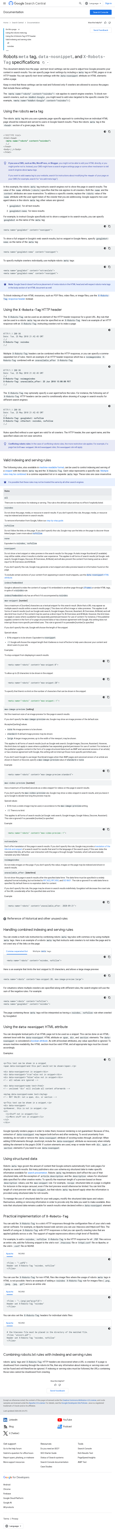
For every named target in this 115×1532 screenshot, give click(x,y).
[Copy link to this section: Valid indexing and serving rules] (54, 460)
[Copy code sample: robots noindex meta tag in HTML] (109, 131)
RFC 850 (55, 880)
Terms (6, 1519)
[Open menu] (4, 3)
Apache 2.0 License (37, 1403)
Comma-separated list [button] (17, 951)
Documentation (13, 12)
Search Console (100, 12)
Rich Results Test (85, 1453)
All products (8, 1507)
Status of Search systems (52, 1457)
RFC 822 (46, 880)
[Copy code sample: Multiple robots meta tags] (109, 267)
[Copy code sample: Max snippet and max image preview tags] (109, 975)
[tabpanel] (57, 960)
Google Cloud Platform (13, 1498)
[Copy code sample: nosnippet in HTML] (109, 1059)
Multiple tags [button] (42, 951)
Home (5, 23)
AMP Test (82, 1462)
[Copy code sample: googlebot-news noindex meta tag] (109, 248)
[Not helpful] (109, 23)
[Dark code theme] (105, 131)
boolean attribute (39, 1041)
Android (6, 1485)
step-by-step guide (55, 520)
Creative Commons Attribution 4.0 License (79, 1400)
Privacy (15, 1519)
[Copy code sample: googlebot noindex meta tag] (109, 226)
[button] (57, 919)
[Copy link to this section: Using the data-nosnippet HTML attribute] (71, 1027)
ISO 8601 (67, 880)
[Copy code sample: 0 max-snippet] (108, 661)
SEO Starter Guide (49, 1453)
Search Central (35, 3)
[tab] (17, 951)
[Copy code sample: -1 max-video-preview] (108, 829)
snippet (8, 470)
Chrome (7, 1489)
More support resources (14, 1462)
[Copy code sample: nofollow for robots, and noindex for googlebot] (109, 997)
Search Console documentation (54, 1462)
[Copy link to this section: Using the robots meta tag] (46, 111)
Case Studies (46, 1466)
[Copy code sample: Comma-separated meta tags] (109, 957)
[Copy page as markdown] (43, 62)
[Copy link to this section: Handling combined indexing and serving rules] (76, 930)
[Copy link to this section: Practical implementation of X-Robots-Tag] (72, 1216)
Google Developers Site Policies (74, 1403)
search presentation (37, 1172)
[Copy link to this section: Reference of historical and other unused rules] (70, 918)
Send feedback (101, 30)
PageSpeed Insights (87, 1457)
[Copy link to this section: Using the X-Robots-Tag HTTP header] (64, 310)
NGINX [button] (21, 1253)
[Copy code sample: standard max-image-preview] (108, 771)
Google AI (7, 1503)
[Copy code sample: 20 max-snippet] (108, 679)
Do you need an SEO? (50, 1448)
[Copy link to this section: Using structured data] (40, 1159)
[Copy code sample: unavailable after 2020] (108, 902)
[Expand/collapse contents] (18, 29)
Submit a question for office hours (18, 1453)
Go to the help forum (12, 1448)
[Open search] (80, 3)
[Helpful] (105, 23)
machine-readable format (51, 467)
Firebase (7, 1494)
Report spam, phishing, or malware (18, 1457)
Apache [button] (9, 1253)
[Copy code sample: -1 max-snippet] (108, 697)
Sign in (108, 3)
